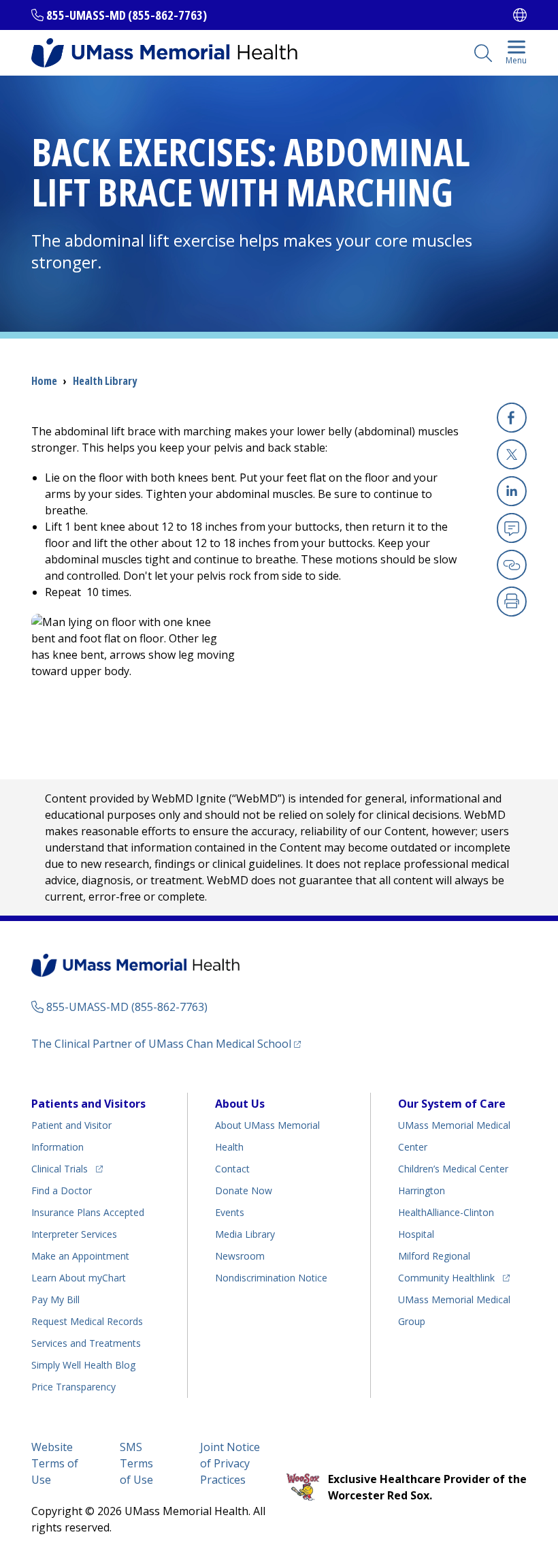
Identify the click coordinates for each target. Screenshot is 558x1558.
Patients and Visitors (88, 1103)
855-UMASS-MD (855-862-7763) (126, 15)
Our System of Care (452, 1103)
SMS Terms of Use (136, 1463)
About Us (240, 1103)
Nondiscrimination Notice (271, 1277)
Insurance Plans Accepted (87, 1212)
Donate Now (243, 1190)
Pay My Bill (55, 1299)
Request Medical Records (87, 1321)
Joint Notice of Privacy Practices (230, 1463)
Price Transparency (73, 1386)
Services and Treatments (86, 1343)
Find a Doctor (61, 1190)
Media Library (245, 1234)
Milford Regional (434, 1255)
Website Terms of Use (54, 1463)
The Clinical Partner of (166, 1043)
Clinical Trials (67, 1168)
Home (44, 380)
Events (229, 1212)
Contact (232, 1168)
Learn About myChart (78, 1277)
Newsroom (240, 1255)
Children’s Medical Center (453, 1168)
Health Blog (83, 1364)
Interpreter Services (74, 1234)
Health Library (105, 380)
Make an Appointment (80, 1255)
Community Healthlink (446, 1277)
